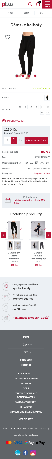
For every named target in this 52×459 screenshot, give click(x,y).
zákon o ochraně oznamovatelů (26, 395)
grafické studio (20, 435)
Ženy (26, 13)
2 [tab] (23, 76)
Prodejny (26, 360)
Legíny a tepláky (42, 173)
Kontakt (26, 365)
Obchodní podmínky (26, 378)
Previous (3, 235)
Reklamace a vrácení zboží (30, 317)
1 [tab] (17, 76)
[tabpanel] (26, 56)
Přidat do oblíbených (9, 223)
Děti (42, 13)
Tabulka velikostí (26, 402)
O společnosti (26, 373)
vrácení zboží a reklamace (26, 412)
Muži (10, 13)
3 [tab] (29, 76)
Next (21, 228)
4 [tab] (35, 76)
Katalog (26, 383)
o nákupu (26, 407)
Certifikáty (26, 419)
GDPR (26, 388)
